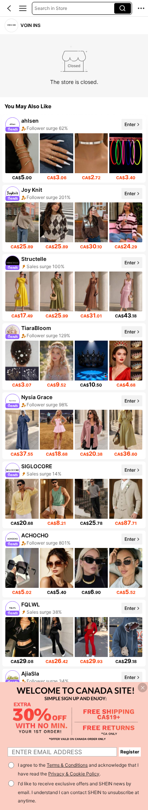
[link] (11, 25)
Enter (130, 124)
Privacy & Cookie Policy (73, 774)
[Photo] (12, 124)
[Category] (23, 8)
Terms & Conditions (67, 765)
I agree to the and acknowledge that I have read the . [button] (78, 769)
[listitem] (74, 149)
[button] (9, 8)
